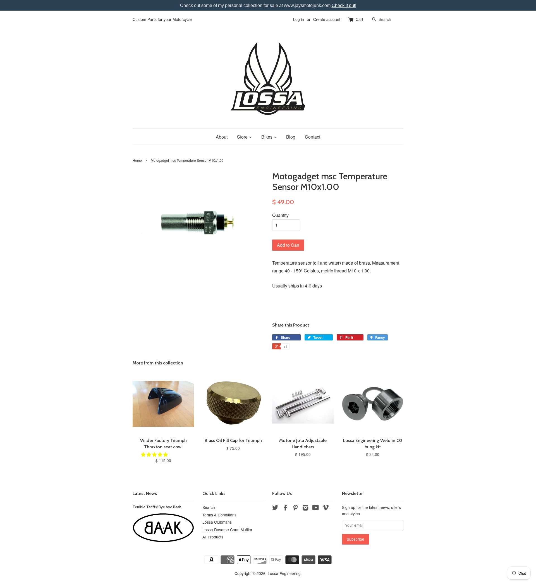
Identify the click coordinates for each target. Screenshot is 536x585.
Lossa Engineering (284, 573)
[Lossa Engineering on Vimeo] (326, 508)
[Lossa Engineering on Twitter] (275, 508)
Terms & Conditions (219, 515)
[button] (155, 454)
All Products (212, 537)
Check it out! (344, 5)
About (222, 137)
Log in (298, 19)
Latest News (145, 493)
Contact (312, 137)
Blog (290, 137)
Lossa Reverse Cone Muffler (227, 529)
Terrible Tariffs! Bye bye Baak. (157, 507)
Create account (326, 19)
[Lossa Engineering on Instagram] (305, 508)
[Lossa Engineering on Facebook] (285, 508)
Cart (359, 19)
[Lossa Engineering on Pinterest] (295, 508)
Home (137, 160)
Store (243, 137)
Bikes (267, 137)
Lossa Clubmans (217, 522)
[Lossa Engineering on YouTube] (315, 508)
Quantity (280, 215)
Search (208, 507)
